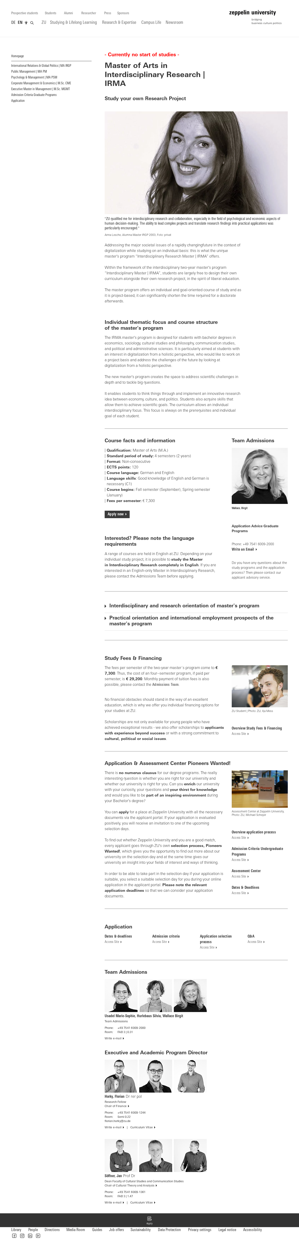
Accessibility (252, 1230)
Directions (52, 1230)
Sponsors (123, 13)
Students (50, 13)
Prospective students (24, 13)
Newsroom (174, 23)
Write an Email (243, 550)
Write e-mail (113, 1038)
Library (16, 1230)
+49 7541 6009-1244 (131, 1113)
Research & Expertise (119, 23)
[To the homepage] (255, 17)
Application (18, 101)
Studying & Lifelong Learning (73, 23)
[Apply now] (149, 1220)
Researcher (88, 13)
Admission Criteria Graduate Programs (34, 95)
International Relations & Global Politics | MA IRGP (41, 66)
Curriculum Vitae (141, 1127)
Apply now (116, 514)
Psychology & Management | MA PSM (34, 77)
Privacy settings (199, 1230)
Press (107, 13)
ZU (44, 23)
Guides (97, 1230)
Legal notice (227, 1230)
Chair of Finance (116, 1106)
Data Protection (169, 1230)
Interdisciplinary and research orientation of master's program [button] (184, 606)
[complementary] (26, 23)
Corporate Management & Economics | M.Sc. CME (41, 83)
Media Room (75, 1230)
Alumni (68, 13)
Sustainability (141, 1230)
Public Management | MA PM (29, 72)
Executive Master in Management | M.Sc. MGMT (40, 89)
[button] (14, 1236)
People (33, 1230)
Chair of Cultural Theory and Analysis (129, 1185)
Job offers (116, 1230)
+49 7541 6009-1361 (131, 1192)
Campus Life (151, 23)
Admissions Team (165, 685)
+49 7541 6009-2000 (131, 1028)
